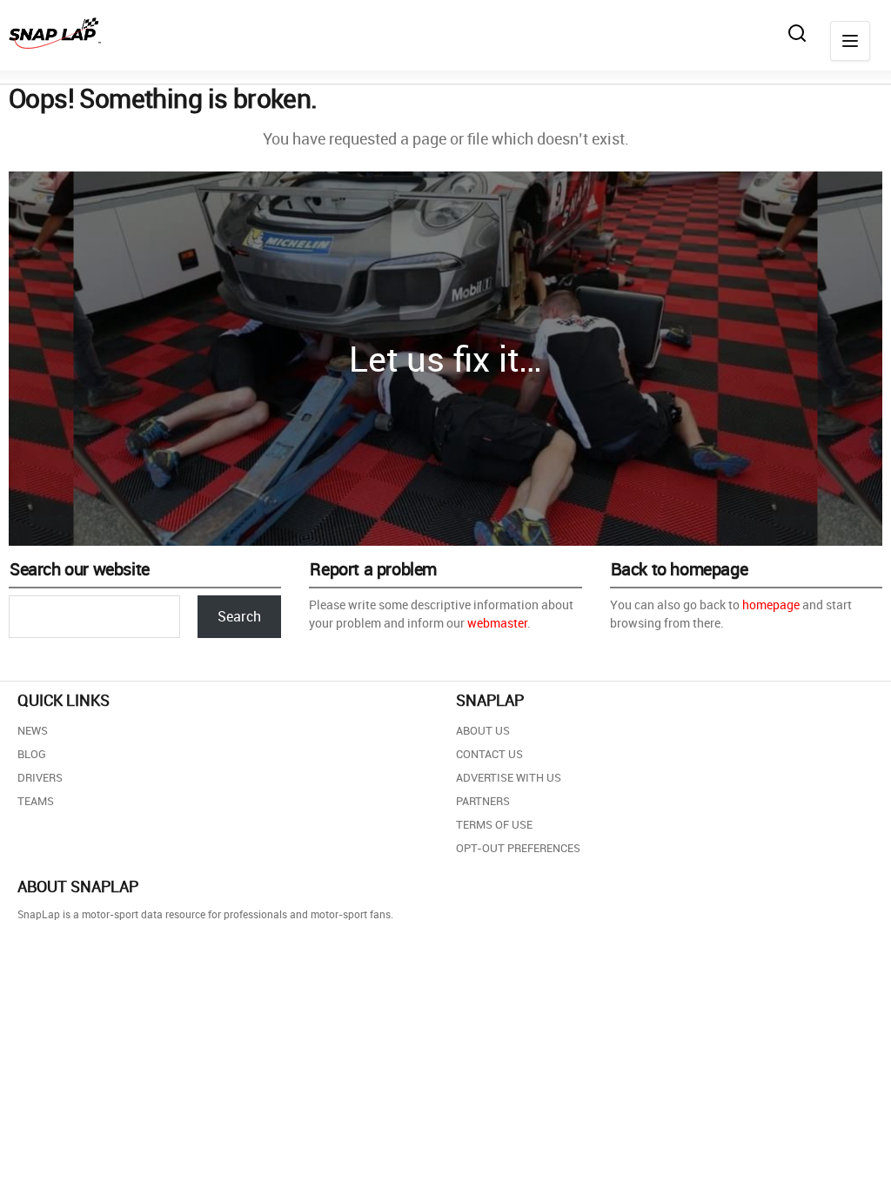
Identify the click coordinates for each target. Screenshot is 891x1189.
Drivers (40, 777)
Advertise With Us (508, 777)
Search (239, 616)
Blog (31, 754)
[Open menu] (850, 41)
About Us (483, 730)
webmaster (497, 623)
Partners (483, 801)
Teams (35, 801)
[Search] (797, 33)
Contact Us (489, 754)
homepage (771, 604)
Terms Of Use (494, 824)
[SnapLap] (55, 33)
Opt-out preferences (518, 848)
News (32, 730)
